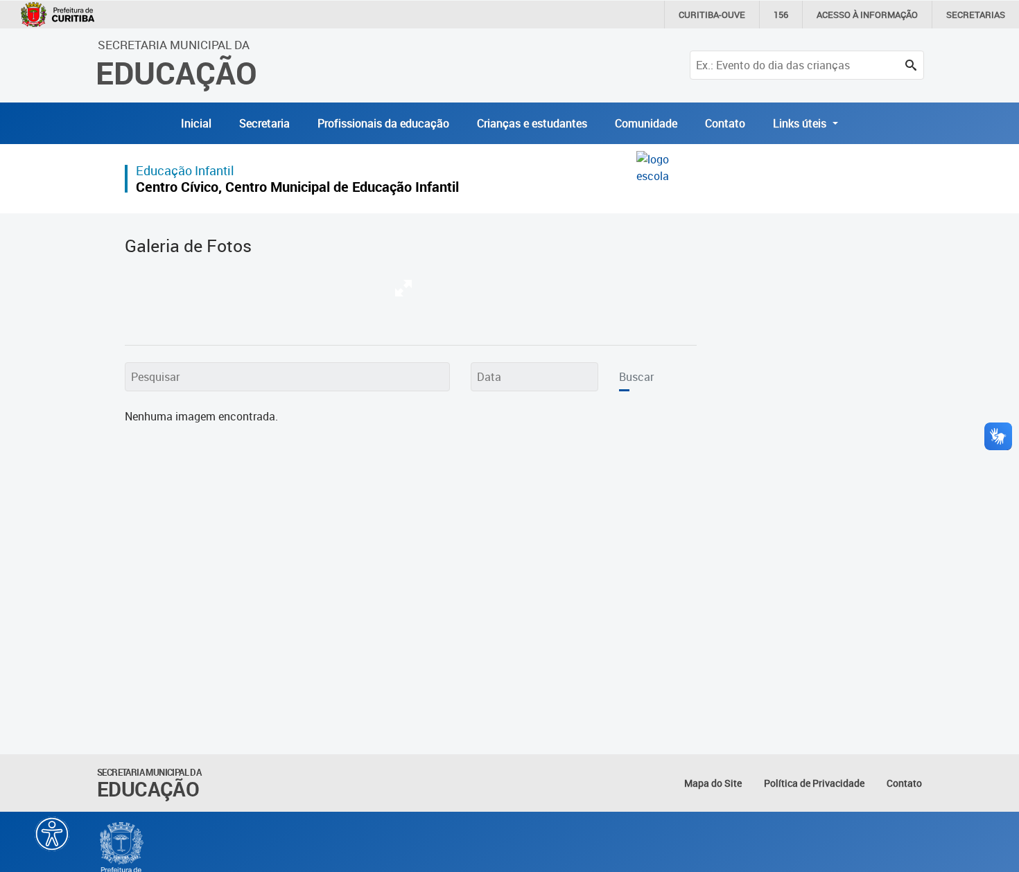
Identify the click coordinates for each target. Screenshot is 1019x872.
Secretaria (264, 123)
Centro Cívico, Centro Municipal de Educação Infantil (297, 186)
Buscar (636, 376)
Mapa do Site (713, 783)
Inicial (196, 123)
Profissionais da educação (383, 123)
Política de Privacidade (814, 783)
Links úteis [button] (801, 123)
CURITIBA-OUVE (712, 14)
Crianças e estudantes (532, 123)
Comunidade (646, 123)
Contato (725, 123)
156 (781, 14)
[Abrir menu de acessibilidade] (52, 834)
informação (867, 14)
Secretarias (975, 14)
